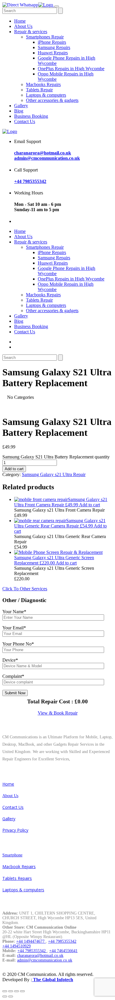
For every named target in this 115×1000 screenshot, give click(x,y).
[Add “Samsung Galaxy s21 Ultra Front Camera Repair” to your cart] (41, 499)
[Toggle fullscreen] (16, 991)
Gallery (21, 105)
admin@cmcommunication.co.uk (47, 158)
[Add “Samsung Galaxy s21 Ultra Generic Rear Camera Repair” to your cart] (40, 520)
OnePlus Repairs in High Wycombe (71, 68)
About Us (23, 26)
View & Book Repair (58, 712)
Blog (18, 110)
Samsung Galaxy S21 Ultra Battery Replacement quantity (56, 456)
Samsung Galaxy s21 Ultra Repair (54, 474)
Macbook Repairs (19, 866)
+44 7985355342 (30, 181)
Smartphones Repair (45, 36)
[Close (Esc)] (4, 991)
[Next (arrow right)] (10, 996)
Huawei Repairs (53, 52)
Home (20, 21)
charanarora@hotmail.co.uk (42, 152)
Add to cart (14, 469)
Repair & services (30, 31)
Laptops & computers (46, 95)
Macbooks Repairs (43, 84)
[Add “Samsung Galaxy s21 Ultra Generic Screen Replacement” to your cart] (58, 552)
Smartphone (12, 855)
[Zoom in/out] (22, 991)
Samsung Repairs (54, 47)
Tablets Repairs (17, 878)
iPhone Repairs (52, 42)
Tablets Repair (39, 89)
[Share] (10, 991)
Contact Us (24, 121)
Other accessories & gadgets (52, 100)
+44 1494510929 (16, 946)
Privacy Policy (15, 830)
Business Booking (31, 116)
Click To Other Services (24, 588)
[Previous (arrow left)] (4, 996)
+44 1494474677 (31, 941)
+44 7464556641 (63, 951)
